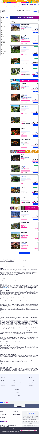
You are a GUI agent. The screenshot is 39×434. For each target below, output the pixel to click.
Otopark (4, 44)
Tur (11, 6)
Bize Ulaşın (2, 411)
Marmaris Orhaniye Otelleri (23, 382)
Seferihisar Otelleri (32, 377)
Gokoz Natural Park (24, 35)
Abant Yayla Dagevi (24, 94)
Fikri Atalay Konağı (24, 83)
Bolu (3, 36)
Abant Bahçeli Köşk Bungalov (25, 175)
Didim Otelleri (17, 389)
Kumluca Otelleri (12, 382)
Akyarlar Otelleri (3, 379)
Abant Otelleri (17, 392)
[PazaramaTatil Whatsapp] (33, 413)
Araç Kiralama (6, 6)
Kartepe (4, 39)
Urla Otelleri (31, 383)
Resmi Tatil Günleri (3, 418)
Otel (9, 6)
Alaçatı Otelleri (31, 380)
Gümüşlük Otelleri (3, 385)
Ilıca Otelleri (31, 379)
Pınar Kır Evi (22, 46)
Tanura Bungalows (24, 197)
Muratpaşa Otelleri (13, 383)
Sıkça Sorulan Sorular (3, 414)
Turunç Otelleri (22, 377)
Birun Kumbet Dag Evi (24, 211)
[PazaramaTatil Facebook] (27, 413)
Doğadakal (22, 105)
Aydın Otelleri (17, 397)
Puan (2, 19)
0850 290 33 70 (20, 406)
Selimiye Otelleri (22, 379)
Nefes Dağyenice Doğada (25, 222)
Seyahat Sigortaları (27, 6)
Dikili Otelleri (31, 385)
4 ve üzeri (4, 22)
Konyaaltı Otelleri (12, 380)
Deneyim (14, 6)
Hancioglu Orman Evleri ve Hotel (26, 24)
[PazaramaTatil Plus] (3, 421)
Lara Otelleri (12, 377)
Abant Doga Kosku (24, 242)
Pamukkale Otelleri (17, 395)
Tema (2, 48)
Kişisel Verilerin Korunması (17, 414)
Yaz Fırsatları (21, 6)
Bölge (2, 34)
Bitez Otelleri (3, 377)
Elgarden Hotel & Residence (25, 165)
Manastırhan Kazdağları (24, 58)
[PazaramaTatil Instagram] (29, 413)
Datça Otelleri (17, 391)
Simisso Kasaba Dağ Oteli (25, 232)
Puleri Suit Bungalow (24, 117)
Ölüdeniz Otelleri (17, 394)
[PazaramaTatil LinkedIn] (31, 413)
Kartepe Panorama (24, 68)
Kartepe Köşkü (23, 187)
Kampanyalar (33, 6)
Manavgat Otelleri (12, 385)
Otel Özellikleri (3, 42)
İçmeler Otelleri (22, 383)
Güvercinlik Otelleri (3, 382)
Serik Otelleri (12, 379)
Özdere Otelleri (31, 382)
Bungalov (4, 30)
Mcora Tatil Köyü (23, 128)
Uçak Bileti (1, 6)
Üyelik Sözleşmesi (15, 411)
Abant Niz (22, 154)
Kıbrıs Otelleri (17, 6)
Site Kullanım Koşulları (3, 417)
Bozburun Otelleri (22, 380)
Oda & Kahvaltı (5, 26)
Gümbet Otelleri (3, 380)
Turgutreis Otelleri (3, 383)
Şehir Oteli (4, 51)
